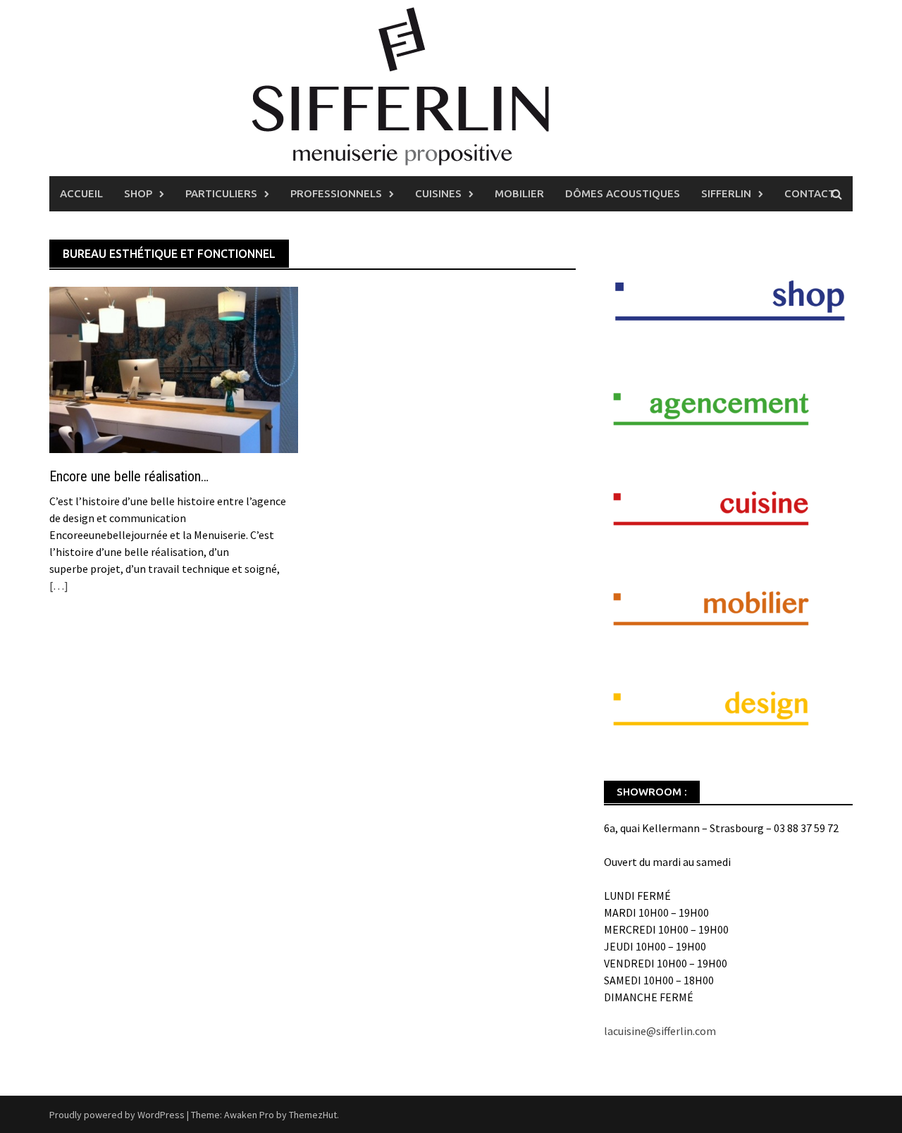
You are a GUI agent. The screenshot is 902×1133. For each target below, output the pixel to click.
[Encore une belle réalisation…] (173, 368)
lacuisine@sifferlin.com (660, 1031)
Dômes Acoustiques (622, 193)
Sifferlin (726, 193)
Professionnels (336, 193)
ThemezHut (313, 1114)
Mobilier (519, 193)
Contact (809, 193)
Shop (138, 193)
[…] (58, 585)
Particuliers (221, 193)
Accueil (81, 193)
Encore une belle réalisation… (129, 476)
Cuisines (438, 193)
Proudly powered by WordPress (117, 1114)
